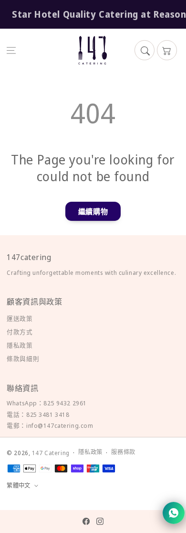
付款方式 (19, 331)
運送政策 (19, 318)
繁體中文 (19, 485)
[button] (11, 50)
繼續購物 (93, 211)
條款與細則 (23, 358)
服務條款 (123, 452)
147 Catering (51, 453)
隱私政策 (19, 345)
